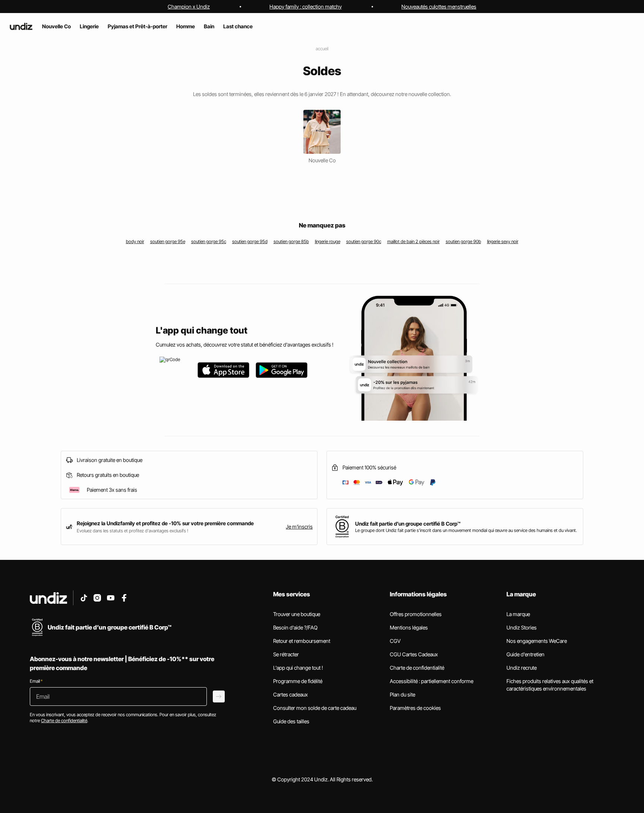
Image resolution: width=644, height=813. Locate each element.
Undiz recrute (521, 667)
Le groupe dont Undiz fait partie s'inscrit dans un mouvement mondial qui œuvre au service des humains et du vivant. (466, 530)
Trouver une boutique (296, 614)
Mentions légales (409, 627)
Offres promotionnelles (416, 614)
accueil (322, 48)
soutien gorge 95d (250, 241)
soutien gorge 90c (363, 241)
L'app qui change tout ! (298, 667)
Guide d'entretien (525, 654)
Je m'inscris (299, 526)
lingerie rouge (327, 241)
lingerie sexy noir (502, 241)
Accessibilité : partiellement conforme (431, 681)
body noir (135, 241)
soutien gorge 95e (167, 241)
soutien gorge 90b (463, 241)
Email (36, 681)
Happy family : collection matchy (305, 6)
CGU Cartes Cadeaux (414, 654)
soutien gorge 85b (291, 241)
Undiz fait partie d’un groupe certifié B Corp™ (408, 523)
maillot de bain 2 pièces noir (413, 241)
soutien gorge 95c (208, 241)
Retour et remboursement (301, 641)
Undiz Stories (521, 627)
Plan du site (402, 694)
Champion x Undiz (189, 6)
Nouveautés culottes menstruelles (438, 6)
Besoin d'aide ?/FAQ (295, 627)
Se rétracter (286, 654)
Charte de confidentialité (417, 667)
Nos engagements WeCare (536, 641)
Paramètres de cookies (415, 708)
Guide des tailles (291, 721)
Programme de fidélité (297, 681)
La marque (518, 614)
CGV (395, 641)
